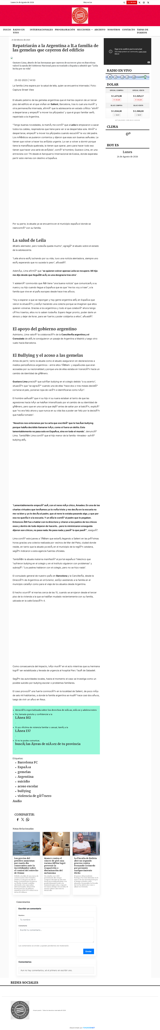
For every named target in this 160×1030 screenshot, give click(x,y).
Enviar (89, 951)
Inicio (7, 29)
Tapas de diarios (142, 31)
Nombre (21, 915)
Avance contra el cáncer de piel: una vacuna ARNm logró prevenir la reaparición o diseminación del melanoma (54, 865)
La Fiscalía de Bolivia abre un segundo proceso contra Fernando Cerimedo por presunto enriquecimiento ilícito (85, 865)
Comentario (22, 926)
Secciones (84, 29)
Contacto (128, 29)
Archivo (99, 29)
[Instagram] (144, 2)
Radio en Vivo (19, 31)
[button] (124, 2)
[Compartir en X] (22, 820)
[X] (139, 2)
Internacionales (41, 29)
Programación (65, 29)
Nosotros (113, 29)
